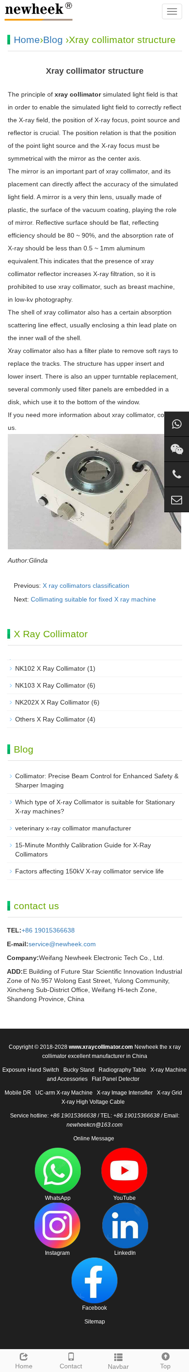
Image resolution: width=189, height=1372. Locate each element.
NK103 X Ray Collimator (50, 685)
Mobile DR (18, 1093)
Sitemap (94, 1321)
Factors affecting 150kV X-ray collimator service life (89, 871)
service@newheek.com (62, 944)
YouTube (124, 1198)
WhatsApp (58, 1198)
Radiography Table (122, 1070)
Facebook (94, 1308)
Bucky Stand (78, 1070)
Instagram (57, 1253)
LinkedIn (125, 1253)
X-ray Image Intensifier (125, 1093)
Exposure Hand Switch (30, 1070)
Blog (53, 39)
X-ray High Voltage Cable (93, 1102)
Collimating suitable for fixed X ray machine (93, 599)
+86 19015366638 (48, 930)
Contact (71, 1366)
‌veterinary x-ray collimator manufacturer (73, 828)
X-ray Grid (169, 1093)
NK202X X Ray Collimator (52, 702)
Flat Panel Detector (115, 1079)
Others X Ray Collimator (50, 719)
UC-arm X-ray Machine (64, 1093)
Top (165, 1366)
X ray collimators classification (86, 585)
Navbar (118, 1366)
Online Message (93, 1138)
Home (27, 39)
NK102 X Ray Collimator (50, 668)
